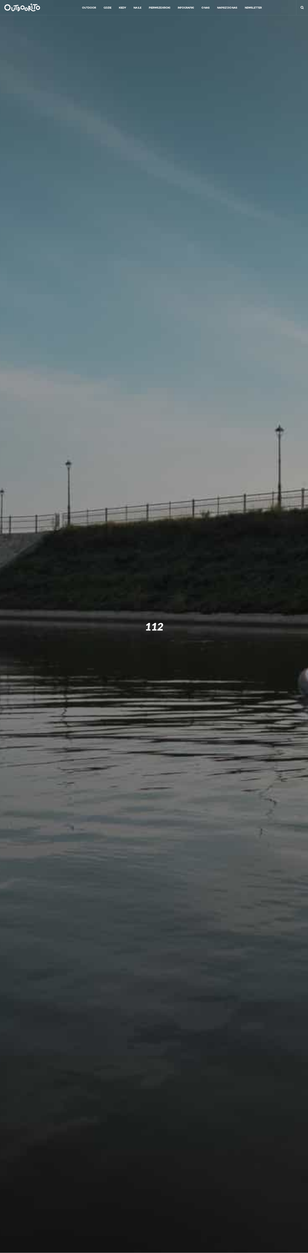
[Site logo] (20, 7)
